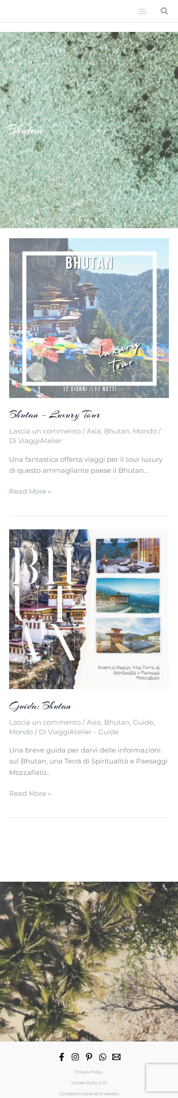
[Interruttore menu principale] (142, 11)
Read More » (30, 492)
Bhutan (117, 431)
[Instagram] (75, 1057)
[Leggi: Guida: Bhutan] (89, 609)
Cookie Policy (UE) (89, 1082)
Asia (94, 431)
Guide (143, 722)
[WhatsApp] (103, 1057)
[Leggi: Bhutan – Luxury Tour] (89, 318)
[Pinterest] (89, 1057)
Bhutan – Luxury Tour (54, 414)
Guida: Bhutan (40, 705)
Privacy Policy (89, 1071)
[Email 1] (116, 1057)
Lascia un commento (45, 431)
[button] (165, 11)
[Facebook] (62, 1057)
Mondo (145, 431)
